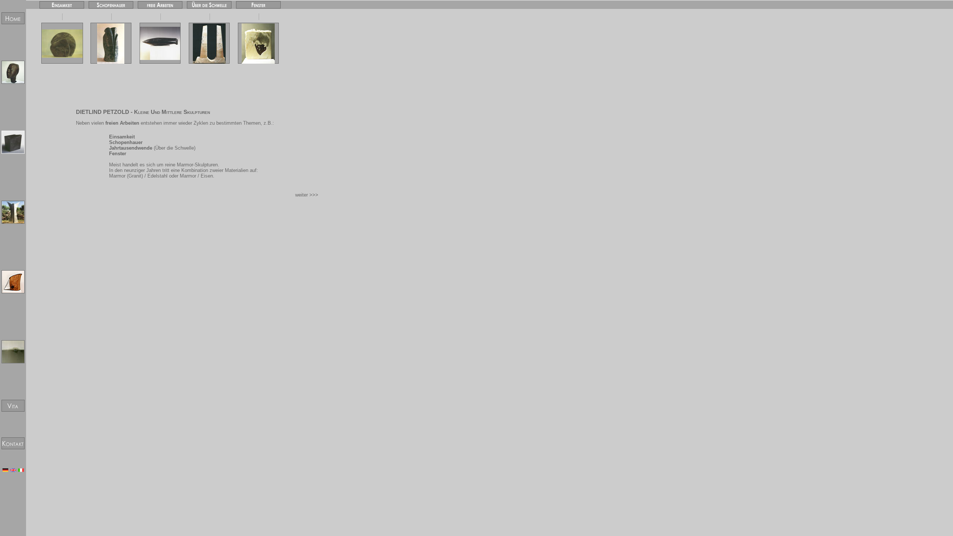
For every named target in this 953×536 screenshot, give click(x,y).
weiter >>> (306, 195)
